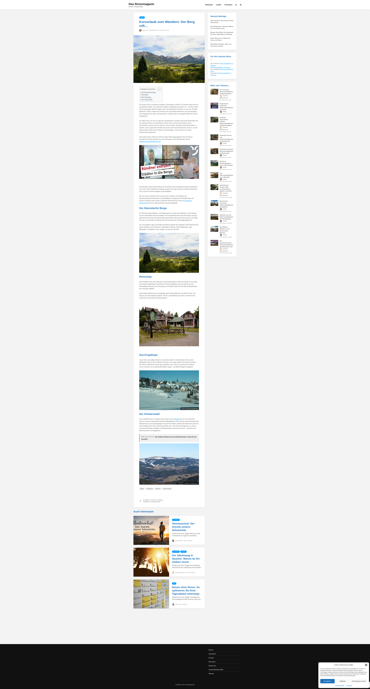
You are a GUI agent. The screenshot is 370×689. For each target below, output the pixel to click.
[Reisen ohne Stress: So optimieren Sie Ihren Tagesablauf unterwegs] (151, 594)
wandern (158, 488)
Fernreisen (228, 5)
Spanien (183, 551)
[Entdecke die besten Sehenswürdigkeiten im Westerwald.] (214, 151)
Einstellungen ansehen (359, 681)
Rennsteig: (145, 94)
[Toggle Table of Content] (158, 89)
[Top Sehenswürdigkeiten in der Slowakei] (214, 175)
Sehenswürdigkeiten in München (220, 67)
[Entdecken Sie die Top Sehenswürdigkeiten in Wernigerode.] (214, 137)
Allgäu (142, 488)
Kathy (176, 604)
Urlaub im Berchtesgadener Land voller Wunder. (226, 163)
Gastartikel (212, 654)
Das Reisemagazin (141, 4)
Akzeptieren (327, 681)
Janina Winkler (179, 540)
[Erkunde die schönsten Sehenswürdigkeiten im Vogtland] (214, 203)
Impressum (349, 685)
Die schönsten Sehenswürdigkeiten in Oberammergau (226, 91)
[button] (366, 665)
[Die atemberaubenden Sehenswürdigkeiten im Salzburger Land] (214, 242)
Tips (174, 583)
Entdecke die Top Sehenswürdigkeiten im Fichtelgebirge (226, 217)
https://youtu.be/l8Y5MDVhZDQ (150, 141)
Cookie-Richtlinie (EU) (216, 669)
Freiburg (176, 419)
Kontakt (211, 658)
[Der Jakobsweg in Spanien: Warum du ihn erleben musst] (151, 562)
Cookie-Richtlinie (339, 685)
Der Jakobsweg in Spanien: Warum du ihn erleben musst (186, 558)
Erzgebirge (149, 488)
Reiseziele (209, 5)
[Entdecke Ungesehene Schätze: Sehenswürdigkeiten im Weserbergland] (214, 119)
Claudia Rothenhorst (180, 572)
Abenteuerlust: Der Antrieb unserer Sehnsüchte (183, 527)
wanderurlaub (167, 488)
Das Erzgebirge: (147, 97)
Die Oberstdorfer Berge (149, 92)
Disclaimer (212, 661)
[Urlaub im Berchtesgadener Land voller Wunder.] (214, 163)
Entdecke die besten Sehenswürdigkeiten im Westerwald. (226, 151)
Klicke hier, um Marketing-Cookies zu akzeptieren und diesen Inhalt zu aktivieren (169, 162)
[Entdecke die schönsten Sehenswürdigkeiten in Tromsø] (214, 105)
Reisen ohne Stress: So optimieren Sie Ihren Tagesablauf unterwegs (186, 590)
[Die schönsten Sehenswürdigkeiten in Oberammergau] (214, 91)
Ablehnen (343, 681)
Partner (211, 650)
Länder (218, 5)
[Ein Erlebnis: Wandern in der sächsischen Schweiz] (214, 229)
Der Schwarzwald (147, 99)
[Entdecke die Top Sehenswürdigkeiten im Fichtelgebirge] (214, 217)
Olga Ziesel (145, 30)
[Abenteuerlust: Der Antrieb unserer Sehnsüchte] (151, 530)
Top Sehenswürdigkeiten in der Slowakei (226, 175)
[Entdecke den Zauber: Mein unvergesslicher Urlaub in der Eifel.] (214, 187)
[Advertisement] (185, 627)
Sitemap (211, 673)
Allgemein (176, 519)
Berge (142, 17)
